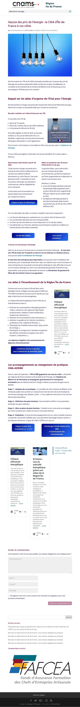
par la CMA (23, 427)
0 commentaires (52, 30)
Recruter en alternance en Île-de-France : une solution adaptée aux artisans (35, 633)
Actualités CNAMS (39, 30)
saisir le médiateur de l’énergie (30, 255)
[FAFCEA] (40, 685)
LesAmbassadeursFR (17, 30)
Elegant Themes (34, 704)
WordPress (56, 704)
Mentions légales (39, 695)
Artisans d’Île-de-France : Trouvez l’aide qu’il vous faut (63, 450)
